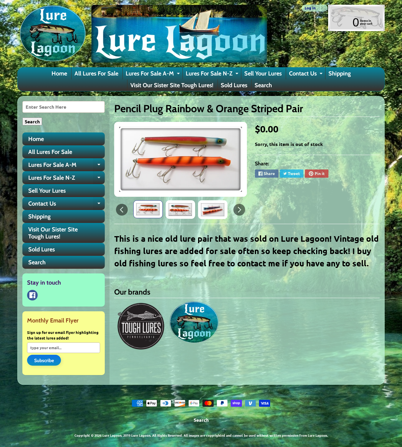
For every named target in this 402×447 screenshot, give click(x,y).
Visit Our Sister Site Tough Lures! (171, 85)
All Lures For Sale (96, 73)
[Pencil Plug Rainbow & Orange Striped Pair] (148, 209)
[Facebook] (32, 295)
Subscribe (44, 360)
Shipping (339, 73)
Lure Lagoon (112, 435)
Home (59, 73)
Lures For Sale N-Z (213, 74)
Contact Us (306, 74)
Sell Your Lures (263, 73)
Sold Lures (234, 85)
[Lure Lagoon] (142, 34)
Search (263, 85)
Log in (310, 8)
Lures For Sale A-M (153, 74)
